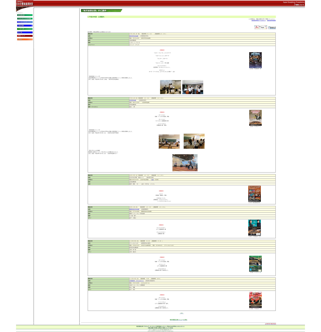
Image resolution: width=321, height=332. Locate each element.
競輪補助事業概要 (271, 20)
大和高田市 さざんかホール (136, 280)
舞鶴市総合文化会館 (134, 209)
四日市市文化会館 (133, 36)
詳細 (152, 179)
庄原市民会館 (132, 100)
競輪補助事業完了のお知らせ (259, 20)
